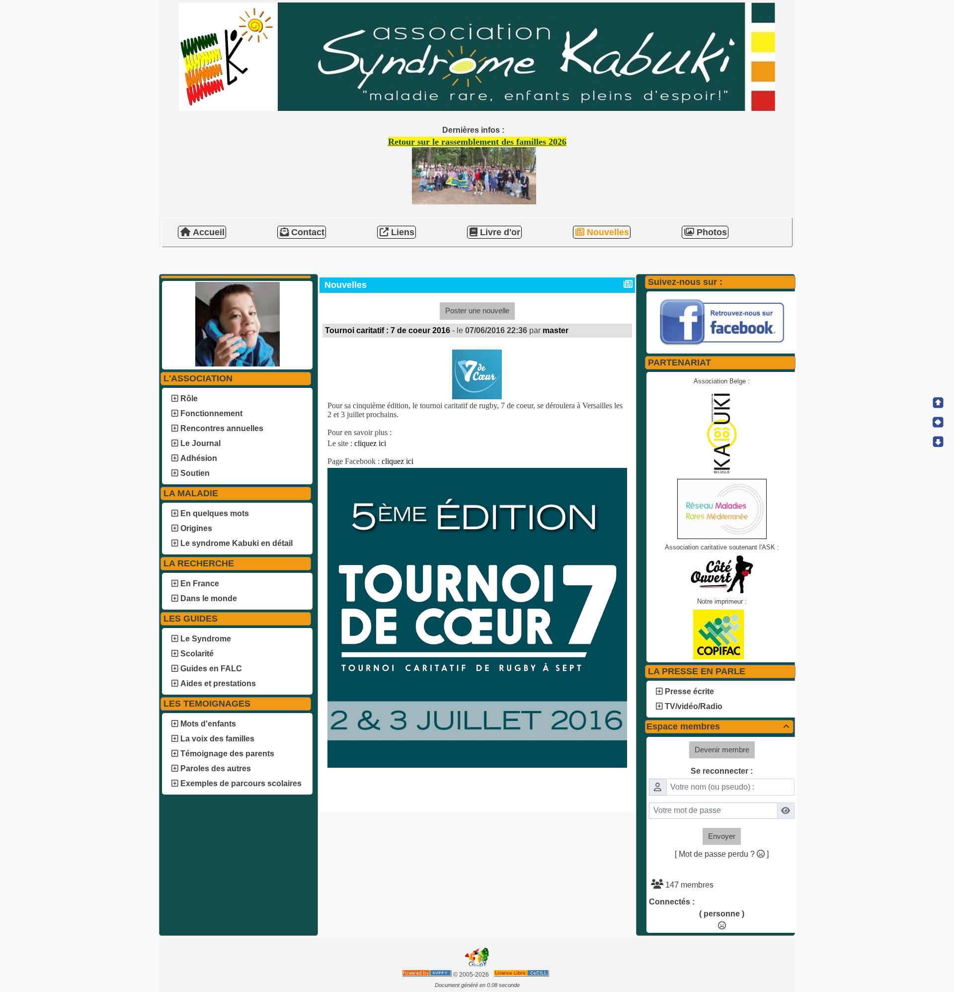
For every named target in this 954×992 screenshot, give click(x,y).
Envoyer (721, 836)
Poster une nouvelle (477, 310)
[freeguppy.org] (427, 974)
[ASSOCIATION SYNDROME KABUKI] (477, 56)
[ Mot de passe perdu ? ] (722, 854)
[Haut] (938, 403)
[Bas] (938, 442)
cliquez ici (370, 443)
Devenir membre (722, 749)
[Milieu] (938, 422)
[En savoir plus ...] (522, 974)
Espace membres (717, 726)
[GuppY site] (477, 966)
